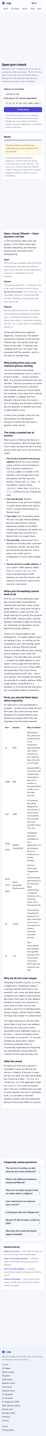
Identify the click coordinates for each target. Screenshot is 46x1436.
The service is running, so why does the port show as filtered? (21, 1170)
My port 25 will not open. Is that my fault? (22, 1221)
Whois (25, 9)
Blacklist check (8, 1383)
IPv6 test (6, 1417)
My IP (6, 9)
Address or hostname (14, 89)
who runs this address (14, 1269)
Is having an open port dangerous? (22, 1212)
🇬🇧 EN (34, 3)
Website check (8, 1391)
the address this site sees (24, 571)
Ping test (6, 1376)
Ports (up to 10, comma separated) (20, 98)
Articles (5, 1420)
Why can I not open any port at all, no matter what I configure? (22, 1192)
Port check (7, 1387)
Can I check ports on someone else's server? (20, 1203)
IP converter (7, 1398)
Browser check (8, 1413)
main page (23, 667)
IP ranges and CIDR (10, 1402)
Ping (32, 9)
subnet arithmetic (12, 1279)
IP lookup (15, 9)
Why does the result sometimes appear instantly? (21, 1232)
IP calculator (7, 1394)
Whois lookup (8, 1372)
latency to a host (12, 1251)
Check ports (23, 109)
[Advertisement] (23, 37)
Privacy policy (8, 1430)
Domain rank (7, 1409)
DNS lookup (7, 1379)
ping (12, 1095)
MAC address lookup (11, 1405)
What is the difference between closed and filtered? (21, 1181)
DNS (39, 9)
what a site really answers (16, 1258)
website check (15, 1085)
